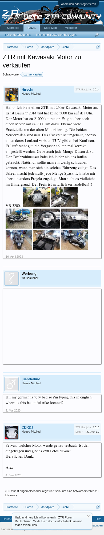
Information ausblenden (88, 516)
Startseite (13, 27)
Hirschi (27, 89)
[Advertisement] (52, 326)
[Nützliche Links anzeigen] (98, 47)
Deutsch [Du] (11, 519)
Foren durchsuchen (17, 34)
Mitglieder (71, 27)
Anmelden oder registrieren (78, 4)
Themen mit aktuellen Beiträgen (56, 34)
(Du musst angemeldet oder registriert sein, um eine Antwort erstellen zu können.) (51, 493)
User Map (50, 27)
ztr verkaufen (33, 74)
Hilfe (98, 519)
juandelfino (31, 379)
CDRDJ (27, 427)
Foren (31, 28)
